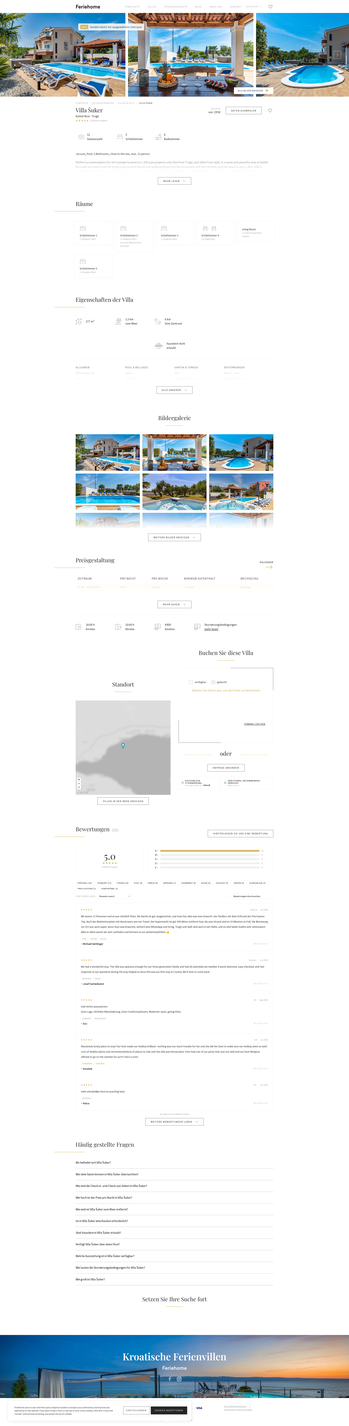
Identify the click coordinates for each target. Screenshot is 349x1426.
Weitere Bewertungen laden (172, 1121)
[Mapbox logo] (82, 792)
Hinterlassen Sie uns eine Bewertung (240, 833)
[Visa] (199, 1408)
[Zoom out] (79, 784)
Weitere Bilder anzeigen (172, 537)
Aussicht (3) (222, 883)
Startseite (82, 103)
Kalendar (266, 562)
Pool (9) (138, 883)
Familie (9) (153, 883)
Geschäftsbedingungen (235, 1406)
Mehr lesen (171, 181)
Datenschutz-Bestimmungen (238, 1409)
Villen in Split (126, 103)
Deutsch (252, 6)
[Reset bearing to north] (79, 787)
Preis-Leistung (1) (87, 888)
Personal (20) (85, 883)
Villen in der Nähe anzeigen (123, 801)
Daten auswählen (243, 110)
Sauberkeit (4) (188, 883)
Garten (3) (239, 883)
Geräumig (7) (169, 883)
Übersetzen (262, 944)
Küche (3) (205, 883)
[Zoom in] (79, 780)
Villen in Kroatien (103, 103)
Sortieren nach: (86, 896)
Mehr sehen (172, 604)
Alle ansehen (172, 390)
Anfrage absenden (226, 767)
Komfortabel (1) (109, 888)
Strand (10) (122, 883)
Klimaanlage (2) (258, 883)
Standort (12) (104, 883)
